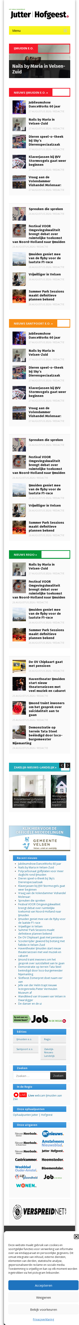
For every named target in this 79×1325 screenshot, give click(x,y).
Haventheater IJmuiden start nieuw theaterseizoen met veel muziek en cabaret (47, 685)
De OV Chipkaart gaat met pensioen (46, 664)
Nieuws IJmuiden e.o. (31, 93)
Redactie (58, 111)
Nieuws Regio (25, 555)
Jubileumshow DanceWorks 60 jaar (44, 104)
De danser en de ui (30, 1003)
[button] (76, 1236)
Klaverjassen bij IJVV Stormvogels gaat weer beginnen (47, 161)
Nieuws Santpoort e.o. (33, 323)
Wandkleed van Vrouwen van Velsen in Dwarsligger (42, 998)
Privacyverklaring (43, 1319)
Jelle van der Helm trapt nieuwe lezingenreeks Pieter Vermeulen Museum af (37, 989)
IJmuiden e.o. (24, 1039)
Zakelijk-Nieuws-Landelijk (35, 767)
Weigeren (43, 1297)
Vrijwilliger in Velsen (45, 274)
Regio (47, 1039)
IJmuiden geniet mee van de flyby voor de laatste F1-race (45, 258)
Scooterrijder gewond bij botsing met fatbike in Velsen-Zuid (41, 943)
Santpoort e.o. (24, 1049)
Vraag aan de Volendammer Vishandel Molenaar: (45, 181)
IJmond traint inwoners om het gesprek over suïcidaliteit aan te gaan (47, 709)
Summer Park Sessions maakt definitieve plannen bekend (46, 295)
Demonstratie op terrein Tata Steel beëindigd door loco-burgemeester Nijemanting (38, 735)
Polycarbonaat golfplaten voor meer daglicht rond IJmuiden (41, 873)
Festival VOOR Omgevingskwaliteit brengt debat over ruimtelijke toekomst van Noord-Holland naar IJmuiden (39, 234)
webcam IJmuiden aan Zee (37, 1097)
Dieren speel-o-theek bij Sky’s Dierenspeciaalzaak (36, 880)
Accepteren (43, 1285)
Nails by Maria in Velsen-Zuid (42, 121)
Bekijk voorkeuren (43, 1309)
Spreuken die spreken (46, 209)
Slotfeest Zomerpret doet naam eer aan (40, 980)
